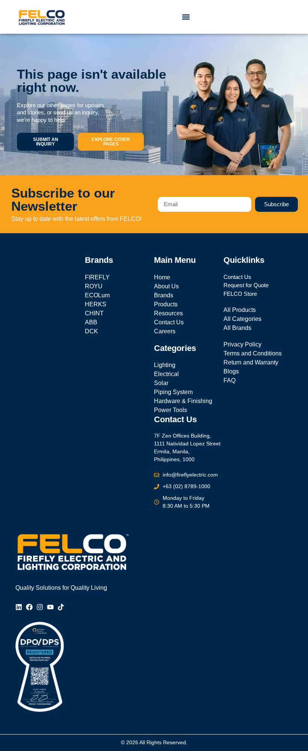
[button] (186, 17)
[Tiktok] (60, 607)
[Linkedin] (18, 607)
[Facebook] (29, 607)
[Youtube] (50, 607)
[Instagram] (39, 607)
